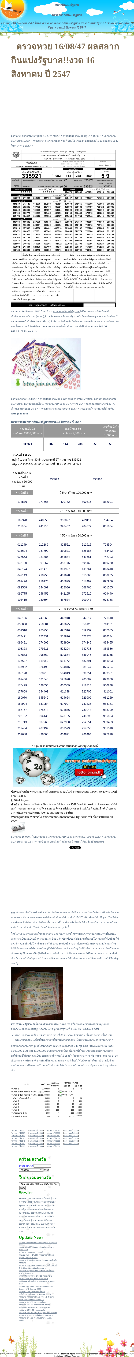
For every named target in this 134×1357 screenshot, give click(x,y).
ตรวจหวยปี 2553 (18, 1144)
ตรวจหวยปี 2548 (71, 1138)
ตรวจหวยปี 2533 (18, 1130)
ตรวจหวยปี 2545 (18, 1138)
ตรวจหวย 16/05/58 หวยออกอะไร (32, 1310)
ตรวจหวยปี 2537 (18, 1133)
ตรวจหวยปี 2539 (53, 1133)
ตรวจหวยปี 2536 (71, 1130)
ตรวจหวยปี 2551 (53, 1141)
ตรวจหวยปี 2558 (36, 1146)
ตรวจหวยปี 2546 (36, 1138)
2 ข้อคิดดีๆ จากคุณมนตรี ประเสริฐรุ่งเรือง (34, 1307)
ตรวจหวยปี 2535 (53, 1130)
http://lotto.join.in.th (26, 331)
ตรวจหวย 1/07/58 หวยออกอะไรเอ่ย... (33, 1302)
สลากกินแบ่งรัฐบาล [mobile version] (75, 1354)
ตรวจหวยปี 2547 (53, 1138)
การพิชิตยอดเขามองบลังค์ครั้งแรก (32, 1292)
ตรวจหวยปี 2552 (71, 1141)
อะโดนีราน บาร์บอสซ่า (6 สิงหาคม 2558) (35, 1294)
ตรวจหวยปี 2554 (36, 1144)
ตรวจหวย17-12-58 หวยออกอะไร (31, 1252)
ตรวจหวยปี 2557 (18, 1146)
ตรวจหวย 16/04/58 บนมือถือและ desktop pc (36, 1315)
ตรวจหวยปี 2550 (36, 1141)
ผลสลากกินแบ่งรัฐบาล (98, 1354)
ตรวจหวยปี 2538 (36, 1133)
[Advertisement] (65, 105)
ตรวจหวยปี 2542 (36, 1136)
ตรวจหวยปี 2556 (71, 1144)
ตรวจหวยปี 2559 (53, 1146)
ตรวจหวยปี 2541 (18, 1136)
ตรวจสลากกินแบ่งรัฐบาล (67, 14)
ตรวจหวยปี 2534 (36, 1130)
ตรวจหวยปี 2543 (53, 1136)
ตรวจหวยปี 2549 (18, 1141)
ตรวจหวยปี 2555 (53, 1144)
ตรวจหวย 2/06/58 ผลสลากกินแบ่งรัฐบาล (34, 1305)
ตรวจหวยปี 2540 (71, 1133)
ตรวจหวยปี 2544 (71, 1136)
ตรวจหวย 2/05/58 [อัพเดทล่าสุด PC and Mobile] (38, 1313)
